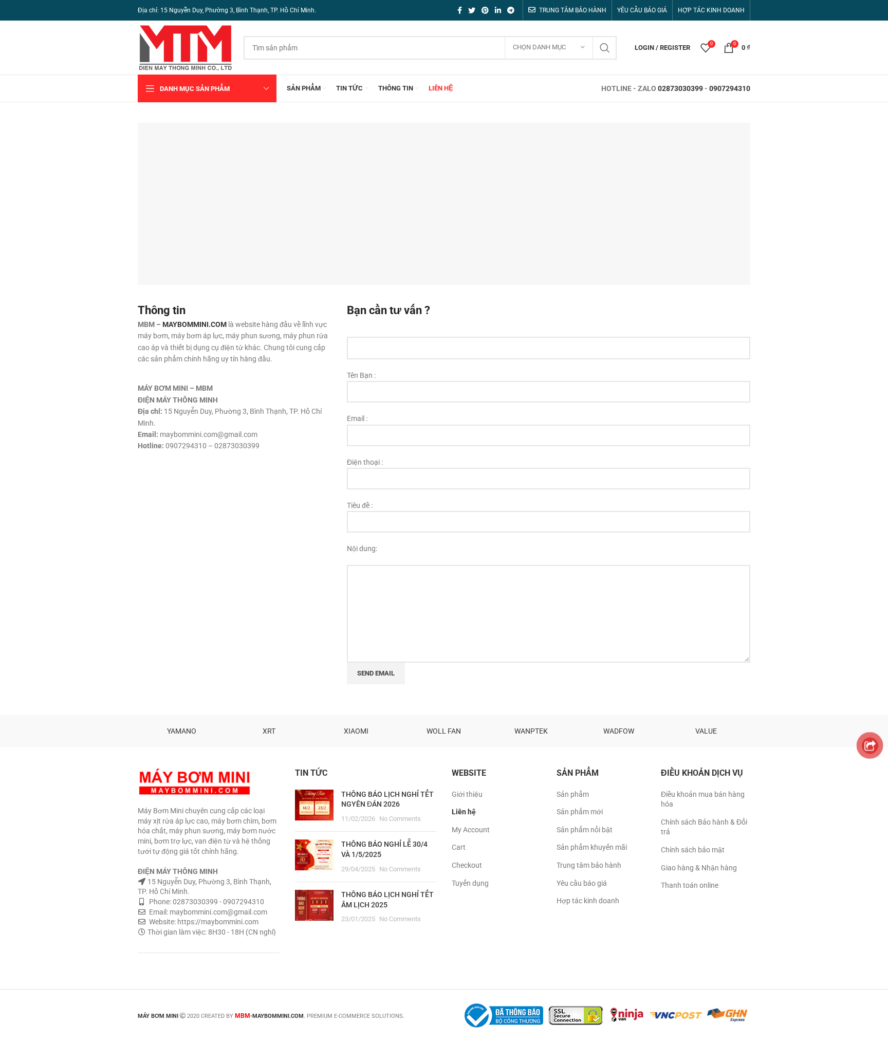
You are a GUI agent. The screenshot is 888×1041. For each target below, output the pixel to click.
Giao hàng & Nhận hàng (699, 868)
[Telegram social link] (510, 10)
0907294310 (729, 88)
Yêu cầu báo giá (582, 883)
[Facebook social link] (459, 10)
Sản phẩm (573, 794)
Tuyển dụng (470, 883)
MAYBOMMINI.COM (194, 324)
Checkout (467, 865)
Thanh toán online (689, 885)
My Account (471, 830)
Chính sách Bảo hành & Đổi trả (704, 827)
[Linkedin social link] (498, 10)
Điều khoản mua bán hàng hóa (703, 799)
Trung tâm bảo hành (589, 865)
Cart (459, 847)
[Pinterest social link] (485, 10)
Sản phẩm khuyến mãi (592, 847)
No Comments (400, 819)
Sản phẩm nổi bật (585, 830)
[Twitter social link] (471, 10)
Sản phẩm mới (580, 812)
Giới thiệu (467, 794)
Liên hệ (464, 812)
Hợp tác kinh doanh (588, 901)
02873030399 (680, 88)
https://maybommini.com (217, 922)
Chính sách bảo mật (693, 850)
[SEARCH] (605, 48)
